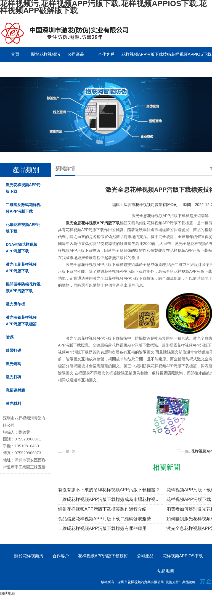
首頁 (15, 54)
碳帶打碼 (13, 350)
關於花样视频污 (45, 54)
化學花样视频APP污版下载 (23, 227)
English (45, 69)
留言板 (15, 69)
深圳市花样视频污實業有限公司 (151, 204)
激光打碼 (13, 377)
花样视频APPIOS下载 (191, 54)
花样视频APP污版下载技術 (146, 54)
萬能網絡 (188, 582)
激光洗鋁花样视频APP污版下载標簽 (21, 320)
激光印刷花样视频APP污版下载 (21, 267)
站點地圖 (165, 570)
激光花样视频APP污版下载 (23, 188)
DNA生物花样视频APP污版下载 (21, 247)
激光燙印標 (15, 304)
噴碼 (10, 337)
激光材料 (13, 403)
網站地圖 (7, 593)
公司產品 (76, 54)
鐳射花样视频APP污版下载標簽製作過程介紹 (102, 509)
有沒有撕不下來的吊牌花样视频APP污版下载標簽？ (109, 489)
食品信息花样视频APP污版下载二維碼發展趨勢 (104, 518)
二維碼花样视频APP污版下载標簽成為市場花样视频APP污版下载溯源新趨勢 (110, 499)
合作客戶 (106, 54)
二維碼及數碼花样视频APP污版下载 (23, 207)
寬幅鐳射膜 (15, 390)
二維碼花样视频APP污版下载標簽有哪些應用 (102, 528)
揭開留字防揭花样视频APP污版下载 (23, 287)
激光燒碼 (13, 363)
